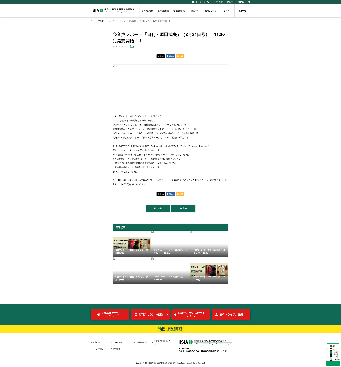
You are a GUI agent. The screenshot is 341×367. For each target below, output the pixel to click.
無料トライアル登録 (231, 314)
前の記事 (158, 208)
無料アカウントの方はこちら (191, 314)
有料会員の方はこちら (110, 314)
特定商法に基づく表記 (162, 342)
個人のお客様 (163, 11)
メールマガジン (99, 349)
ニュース (195, 11)
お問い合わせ (210, 11)
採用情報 (242, 11)
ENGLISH (220, 2)
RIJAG (241, 2)
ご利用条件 (117, 342)
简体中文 (231, 2)
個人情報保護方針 (140, 342)
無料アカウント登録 (151, 314)
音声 (132, 46)
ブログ (226, 11)
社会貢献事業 (179, 11)
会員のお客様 (147, 11)
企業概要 (96, 342)
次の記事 (183, 208)
